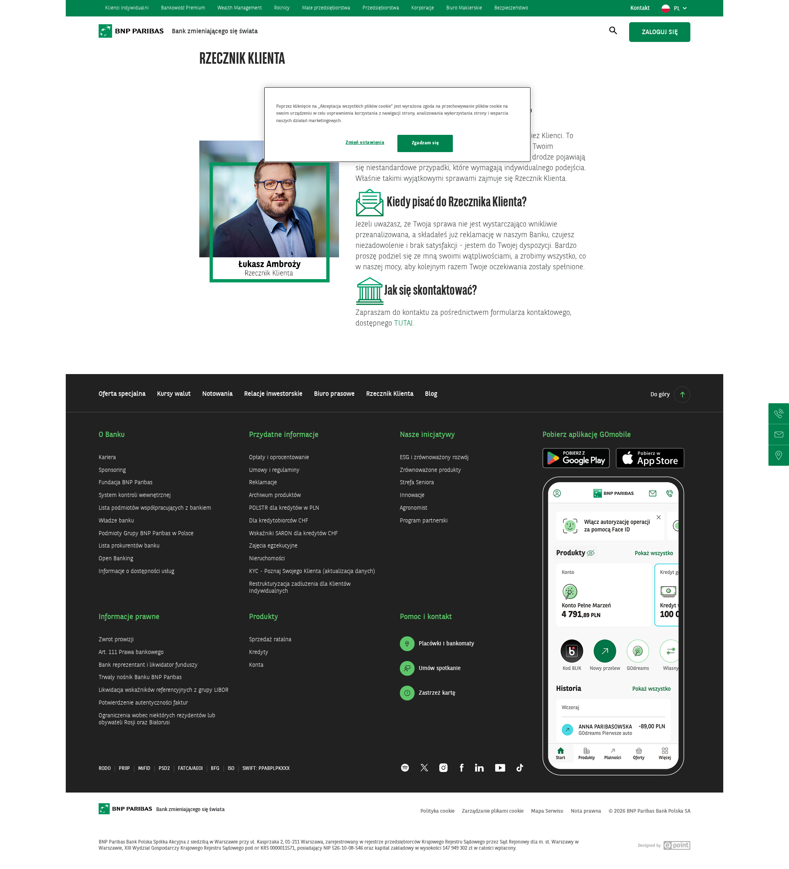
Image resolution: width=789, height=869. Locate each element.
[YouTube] (500, 763)
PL (682, 10)
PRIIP (124, 768)
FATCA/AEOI (190, 768)
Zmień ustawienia (365, 142)
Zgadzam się (425, 143)
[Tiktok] (517, 763)
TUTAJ (403, 323)
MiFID (144, 768)
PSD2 (164, 768)
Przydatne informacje (283, 435)
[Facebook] (461, 763)
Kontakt (640, 8)
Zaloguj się (660, 32)
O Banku (112, 435)
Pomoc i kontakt (426, 617)
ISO (231, 768)
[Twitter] (424, 763)
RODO (105, 768)
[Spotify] (408, 763)
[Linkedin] (479, 763)
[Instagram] (444, 763)
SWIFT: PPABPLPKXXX (266, 768)
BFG (215, 768)
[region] (397, 124)
